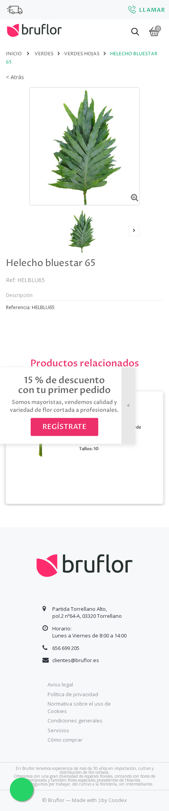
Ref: (11, 280)
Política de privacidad (73, 694)
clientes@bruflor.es (75, 660)
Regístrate (64, 427)
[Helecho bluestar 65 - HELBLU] (81, 231)
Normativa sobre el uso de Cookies (79, 707)
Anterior (34, 230)
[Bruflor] (34, 29)
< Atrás (15, 77)
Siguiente (134, 230)
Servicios (58, 730)
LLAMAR (152, 10)
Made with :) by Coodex (99, 800)
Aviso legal (60, 684)
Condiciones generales (75, 720)
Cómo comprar (65, 739)
